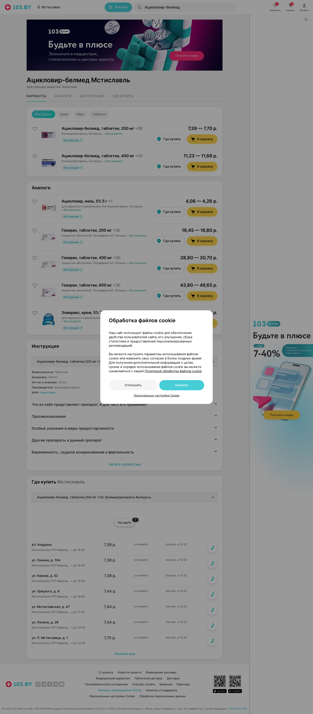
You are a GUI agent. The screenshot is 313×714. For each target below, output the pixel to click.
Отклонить (133, 385)
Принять (181, 385)
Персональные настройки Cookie (156, 395)
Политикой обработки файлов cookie (173, 371)
